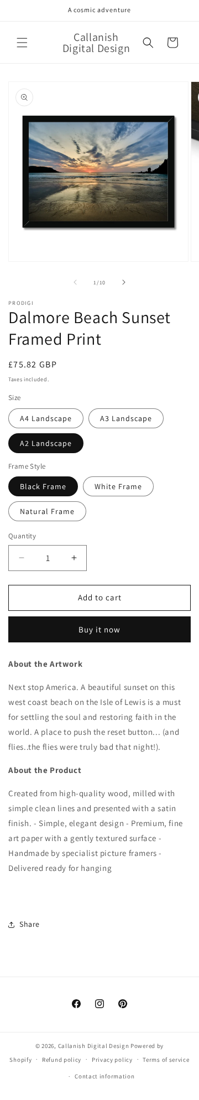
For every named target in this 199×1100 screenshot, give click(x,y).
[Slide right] (124, 282)
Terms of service (166, 1059)
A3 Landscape (126, 418)
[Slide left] (75, 282)
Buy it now (99, 629)
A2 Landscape (46, 443)
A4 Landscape (46, 418)
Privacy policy (112, 1059)
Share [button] (29, 924)
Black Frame (43, 486)
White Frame (118, 486)
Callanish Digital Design (93, 1046)
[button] (22, 42)
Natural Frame (47, 511)
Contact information (104, 1076)
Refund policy (61, 1059)
